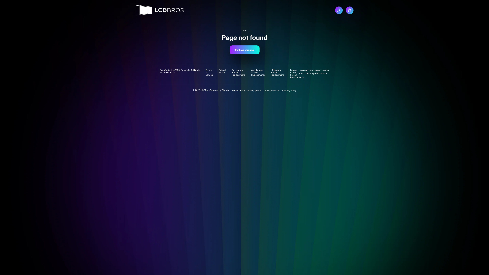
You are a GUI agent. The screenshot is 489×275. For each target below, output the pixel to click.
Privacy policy (254, 90)
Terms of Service (209, 72)
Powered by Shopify (219, 90)
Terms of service (271, 90)
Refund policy (238, 90)
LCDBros (205, 90)
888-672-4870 (321, 70)
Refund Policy (222, 71)
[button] (350, 10)
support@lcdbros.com (316, 73)
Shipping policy (289, 90)
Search (196, 70)
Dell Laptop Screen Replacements (238, 72)
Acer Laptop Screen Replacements (258, 72)
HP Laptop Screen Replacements (277, 72)
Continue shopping (244, 50)
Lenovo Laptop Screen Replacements (297, 74)
